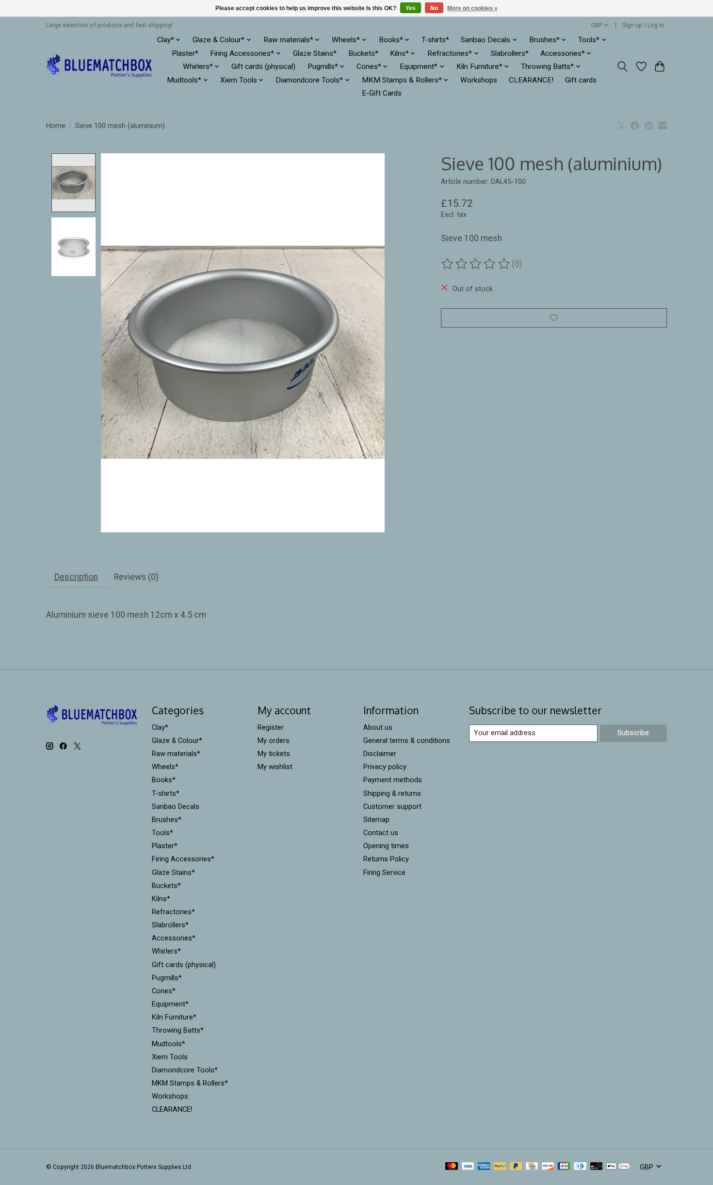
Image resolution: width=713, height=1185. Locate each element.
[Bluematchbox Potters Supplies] (99, 66)
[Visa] (468, 1166)
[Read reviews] (476, 264)
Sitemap (376, 819)
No (434, 8)
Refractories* (173, 911)
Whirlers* (166, 951)
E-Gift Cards (382, 93)
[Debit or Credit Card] (596, 1166)
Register (271, 727)
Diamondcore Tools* (185, 1070)
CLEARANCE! (531, 80)
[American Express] (484, 1166)
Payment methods (392, 779)
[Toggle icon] (623, 66)
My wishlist (275, 766)
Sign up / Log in (643, 25)
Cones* (164, 991)
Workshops (478, 80)
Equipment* (170, 1004)
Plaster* (185, 53)
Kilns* (161, 898)
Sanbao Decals (175, 806)
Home (55, 125)
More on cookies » (472, 8)
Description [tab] (76, 577)
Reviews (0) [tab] (136, 577)
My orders (274, 740)
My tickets (274, 753)
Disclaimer (379, 753)
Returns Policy (386, 859)
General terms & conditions (406, 740)
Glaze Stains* (315, 53)
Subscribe (633, 732)
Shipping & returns (392, 793)
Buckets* (363, 53)
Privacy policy (384, 766)
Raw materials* (176, 753)
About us (377, 727)
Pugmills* (167, 977)
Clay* (160, 727)
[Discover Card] (548, 1166)
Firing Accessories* (183, 859)
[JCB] (564, 1166)
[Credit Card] (532, 1166)
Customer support (392, 806)
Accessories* (173, 938)
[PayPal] (500, 1166)
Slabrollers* (510, 53)
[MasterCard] (451, 1166)
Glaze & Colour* (177, 740)
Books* (164, 779)
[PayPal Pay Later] (516, 1166)
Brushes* (166, 819)
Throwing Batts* (178, 1030)
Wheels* (165, 766)
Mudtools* (168, 1043)
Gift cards (581, 80)
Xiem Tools (170, 1057)
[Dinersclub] (580, 1166)
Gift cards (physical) (263, 66)
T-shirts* (435, 39)
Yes (410, 8)
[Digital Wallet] (618, 1166)
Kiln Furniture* (174, 1017)
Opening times (386, 845)
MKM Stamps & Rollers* (190, 1083)
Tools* (162, 832)
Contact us (380, 832)
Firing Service (384, 872)
